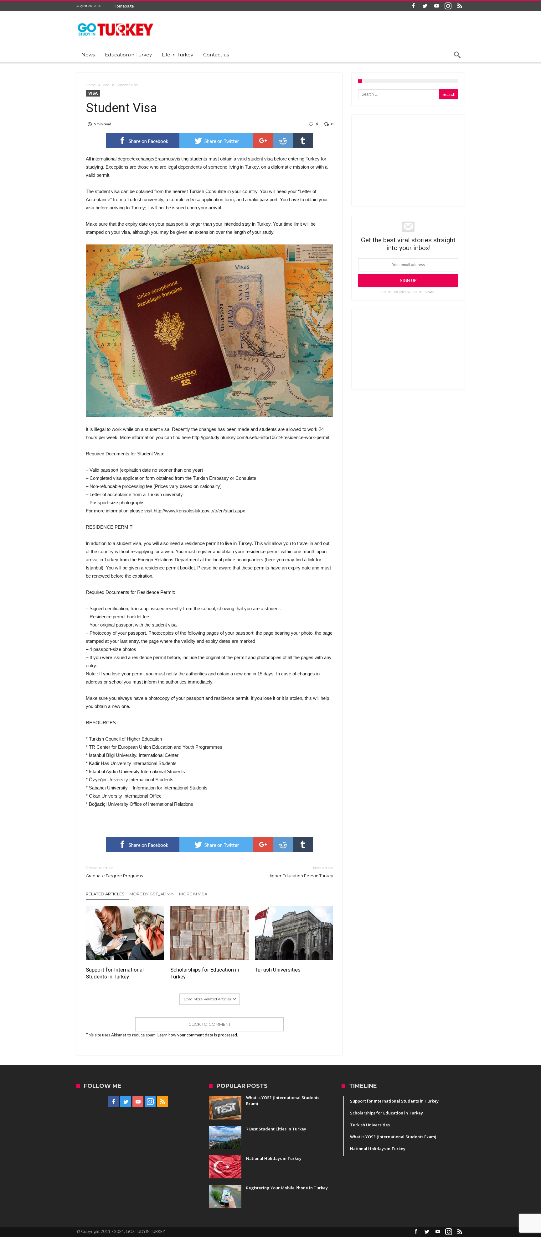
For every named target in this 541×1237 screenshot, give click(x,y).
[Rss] (460, 6)
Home (91, 85)
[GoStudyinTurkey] (115, 20)
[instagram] (448, 6)
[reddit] (283, 140)
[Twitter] (425, 6)
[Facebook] (413, 6)
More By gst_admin (151, 893)
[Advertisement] (408, 160)
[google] (263, 140)
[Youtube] (436, 6)
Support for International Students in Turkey (115, 973)
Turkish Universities (278, 970)
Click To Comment (209, 1024)
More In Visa (193, 893)
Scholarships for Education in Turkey (204, 973)
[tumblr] (303, 140)
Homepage (124, 5)
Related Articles (105, 893)
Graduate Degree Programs (114, 871)
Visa (106, 85)
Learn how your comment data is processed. (197, 1034)
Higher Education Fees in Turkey (300, 871)
